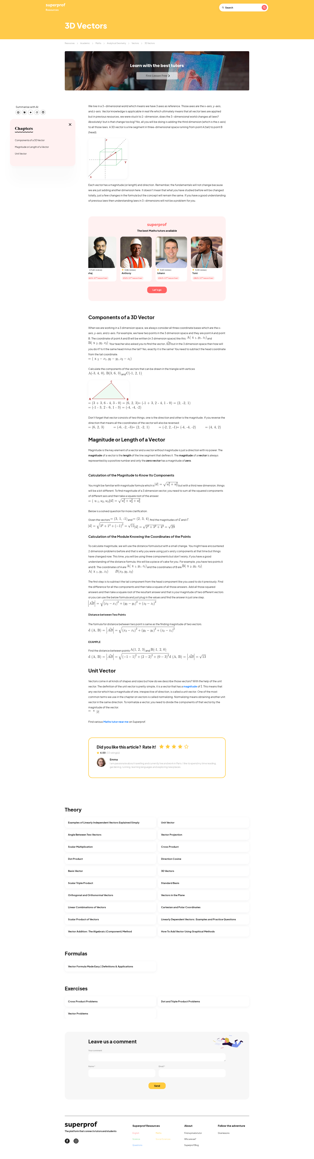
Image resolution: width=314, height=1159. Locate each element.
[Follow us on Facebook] (67, 1141)
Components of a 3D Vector (30, 140)
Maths (98, 43)
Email (162, 1066)
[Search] (264, 7)
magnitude (190, 686)
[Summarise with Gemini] (30, 112)
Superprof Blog (191, 1145)
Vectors (135, 43)
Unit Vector (21, 153)
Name (91, 1066)
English (135, 1133)
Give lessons (223, 1133)
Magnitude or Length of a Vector (32, 146)
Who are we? (190, 1139)
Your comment (95, 1050)
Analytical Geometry (116, 43)
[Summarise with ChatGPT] (18, 112)
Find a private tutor (193, 1133)
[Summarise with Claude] (24, 112)
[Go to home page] (55, 7)
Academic (85, 43)
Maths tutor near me (116, 721)
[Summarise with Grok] (36, 112)
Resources (70, 43)
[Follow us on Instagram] (76, 1141)
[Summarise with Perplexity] (43, 112)
